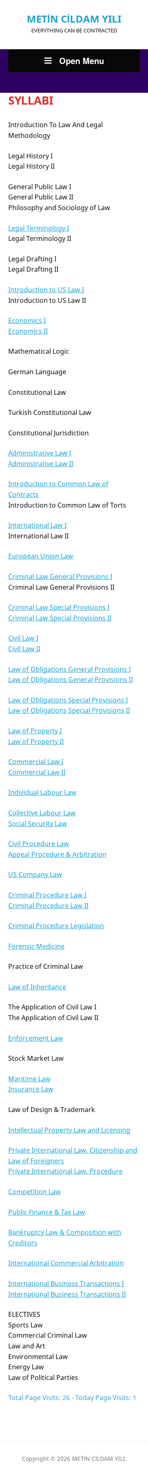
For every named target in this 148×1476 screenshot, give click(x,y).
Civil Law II (24, 648)
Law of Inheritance (37, 986)
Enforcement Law (35, 1038)
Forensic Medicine (36, 946)
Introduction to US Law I (46, 289)
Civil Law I (23, 638)
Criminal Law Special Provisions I (58, 607)
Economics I (27, 320)
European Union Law (40, 556)
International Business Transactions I (66, 1283)
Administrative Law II (40, 463)
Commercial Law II (36, 772)
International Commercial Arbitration (66, 1263)
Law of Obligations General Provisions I (69, 669)
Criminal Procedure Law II (48, 905)
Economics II (28, 331)
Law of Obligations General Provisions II (70, 679)
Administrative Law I (39, 453)
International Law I (37, 525)
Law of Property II (36, 741)
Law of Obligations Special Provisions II (69, 710)
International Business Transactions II (67, 1294)
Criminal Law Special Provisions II (59, 617)
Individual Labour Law (42, 792)
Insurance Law (30, 1089)
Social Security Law (37, 823)
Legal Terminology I (38, 228)
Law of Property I (35, 730)
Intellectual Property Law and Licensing (69, 1130)
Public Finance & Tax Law (46, 1212)
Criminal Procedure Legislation (56, 925)
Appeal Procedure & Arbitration (57, 854)
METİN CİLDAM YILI (74, 18)
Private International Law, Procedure (65, 1171)
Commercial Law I (35, 761)
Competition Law (34, 1191)
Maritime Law (29, 1078)
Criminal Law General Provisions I (60, 576)
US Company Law (35, 874)
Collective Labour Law (42, 812)
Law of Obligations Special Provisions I (68, 700)
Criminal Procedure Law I (47, 894)
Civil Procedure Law (38, 843)
